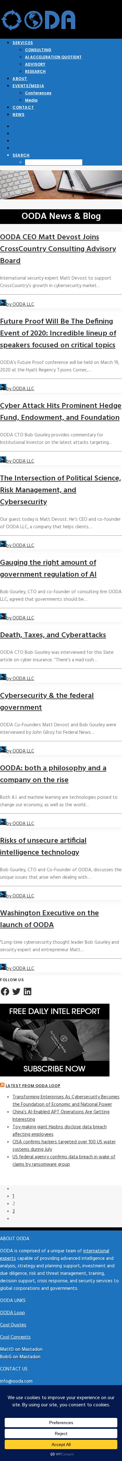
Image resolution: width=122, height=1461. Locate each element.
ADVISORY (35, 64)
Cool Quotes (13, 1325)
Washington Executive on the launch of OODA (49, 919)
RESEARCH (35, 71)
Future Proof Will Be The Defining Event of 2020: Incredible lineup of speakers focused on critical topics (58, 333)
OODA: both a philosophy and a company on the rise (53, 774)
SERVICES (23, 42)
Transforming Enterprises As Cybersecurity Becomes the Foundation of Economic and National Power (66, 1100)
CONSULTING (38, 49)
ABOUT (20, 78)
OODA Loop (12, 1313)
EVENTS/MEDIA (28, 85)
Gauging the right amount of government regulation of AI (48, 569)
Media (31, 100)
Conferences (38, 93)
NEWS (18, 114)
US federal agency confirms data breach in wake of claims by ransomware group (64, 1160)
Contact (23, 107)
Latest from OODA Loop (33, 1085)
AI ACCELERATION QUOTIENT (53, 57)
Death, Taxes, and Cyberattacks (53, 635)
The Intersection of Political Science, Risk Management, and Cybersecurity (60, 490)
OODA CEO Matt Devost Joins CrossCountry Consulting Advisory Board (58, 249)
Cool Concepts (15, 1337)
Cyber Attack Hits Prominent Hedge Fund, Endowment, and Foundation (60, 412)
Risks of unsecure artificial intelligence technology (43, 847)
